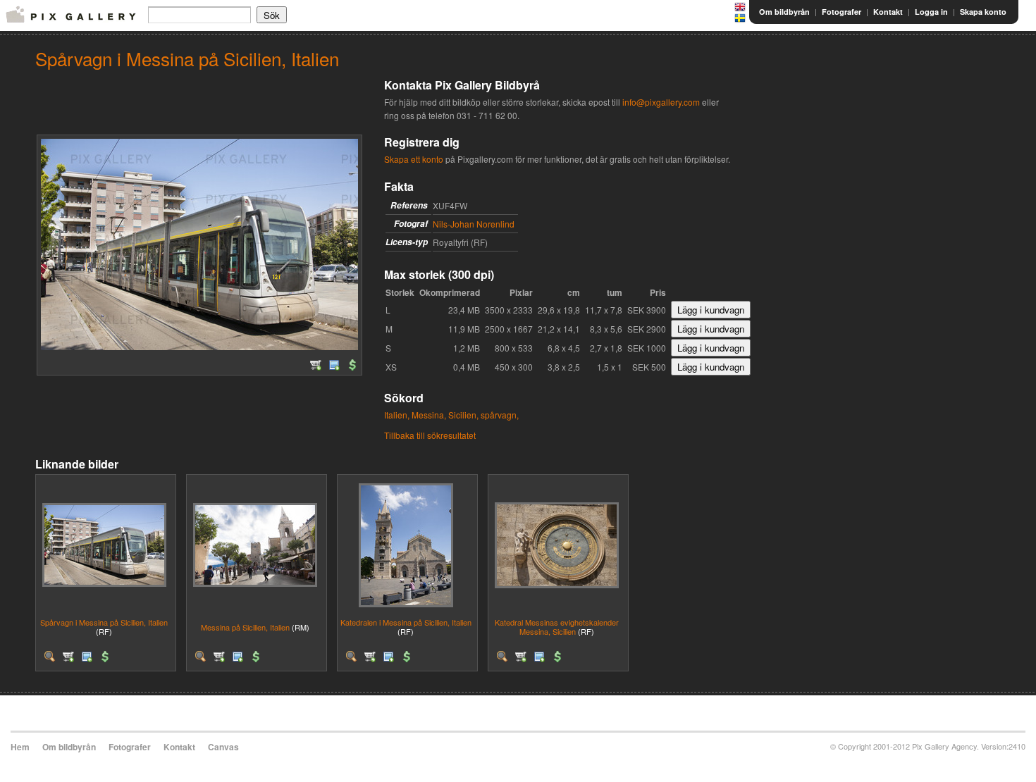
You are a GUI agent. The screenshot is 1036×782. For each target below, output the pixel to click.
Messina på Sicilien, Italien (245, 627)
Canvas (223, 746)
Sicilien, (463, 415)
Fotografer (841, 11)
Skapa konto (983, 11)
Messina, (429, 415)
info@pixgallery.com (661, 102)
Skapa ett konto (413, 159)
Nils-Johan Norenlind (473, 224)
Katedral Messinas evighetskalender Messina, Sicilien (557, 626)
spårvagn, (500, 415)
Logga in (931, 11)
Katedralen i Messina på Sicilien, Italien (405, 622)
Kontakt (888, 11)
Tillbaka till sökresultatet (430, 435)
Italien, (396, 415)
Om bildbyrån (784, 11)
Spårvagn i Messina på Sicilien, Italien (104, 622)
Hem (20, 746)
